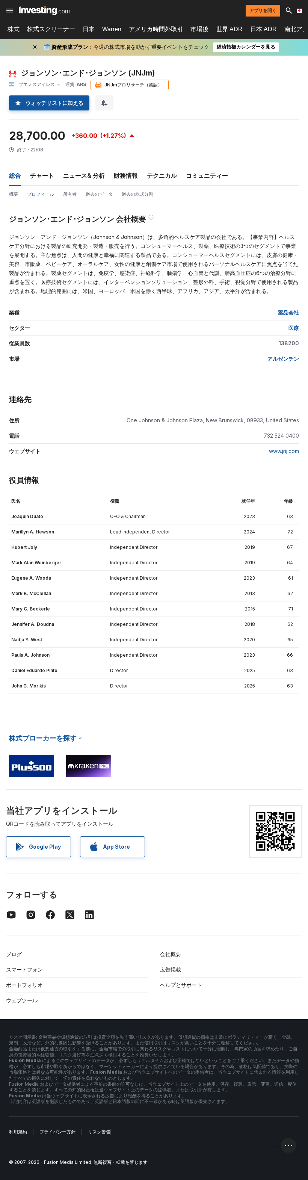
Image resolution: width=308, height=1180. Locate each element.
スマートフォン (24, 969)
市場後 (199, 29)
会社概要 (170, 954)
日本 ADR (263, 29)
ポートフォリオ (24, 985)
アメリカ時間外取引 (156, 29)
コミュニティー (207, 175)
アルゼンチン (283, 358)
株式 (14, 29)
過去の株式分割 (137, 194)
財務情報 (126, 175)
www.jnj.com (284, 451)
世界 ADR (229, 29)
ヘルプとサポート (181, 985)
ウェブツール (22, 1000)
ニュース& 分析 (84, 175)
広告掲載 (170, 969)
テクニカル (162, 175)
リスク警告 (99, 1132)
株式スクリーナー (51, 29)
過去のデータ (99, 194)
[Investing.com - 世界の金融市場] (44, 10)
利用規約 (18, 1132)
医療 (293, 328)
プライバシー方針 (57, 1132)
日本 (89, 29)
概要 (13, 194)
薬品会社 (288, 312)
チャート (42, 175)
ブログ (14, 954)
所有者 (70, 194)
